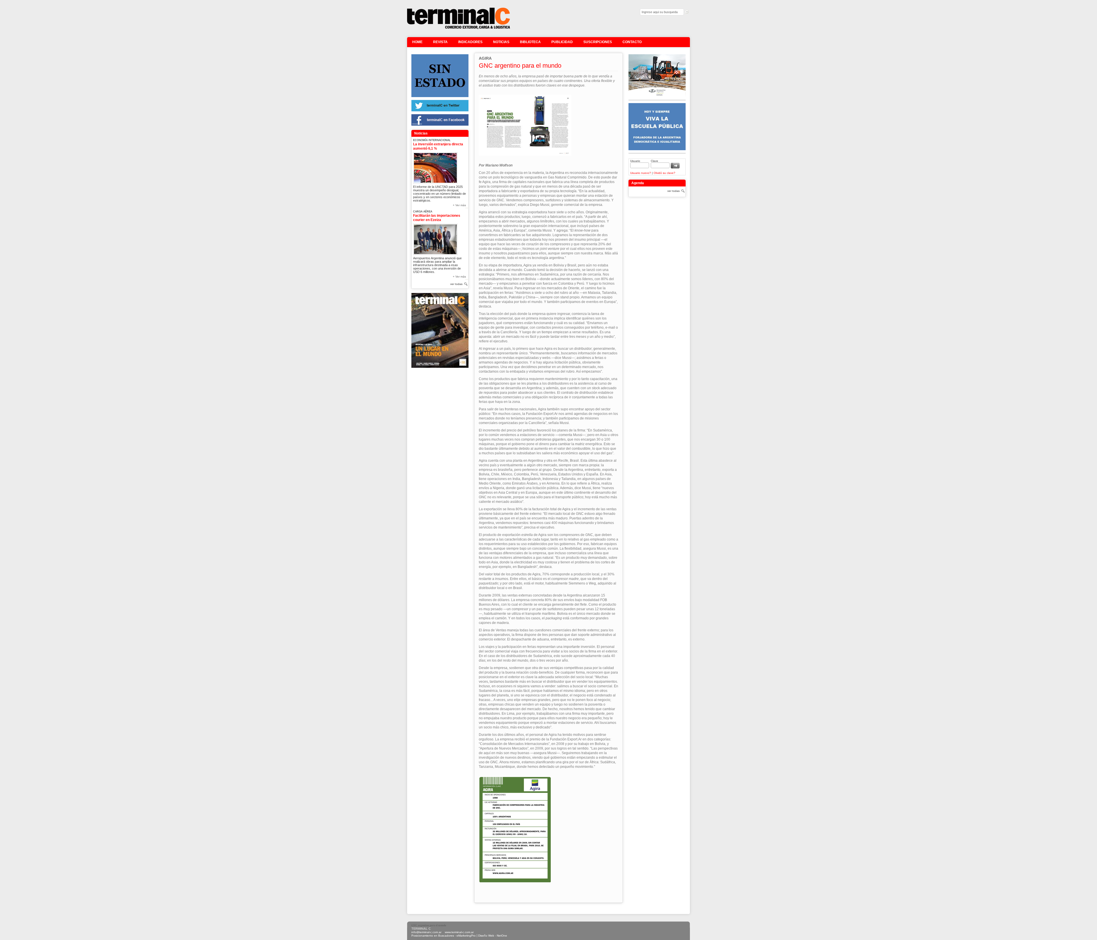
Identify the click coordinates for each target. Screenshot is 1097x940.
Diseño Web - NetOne (492, 935)
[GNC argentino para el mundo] (458, 28)
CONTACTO (632, 42)
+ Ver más (459, 205)
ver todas (456, 284)
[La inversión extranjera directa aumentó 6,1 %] (435, 166)
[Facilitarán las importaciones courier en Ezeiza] (435, 238)
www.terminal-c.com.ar (459, 932)
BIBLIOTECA (530, 42)
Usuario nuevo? (640, 172)
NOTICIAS (501, 42)
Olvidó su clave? (664, 172)
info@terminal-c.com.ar (426, 932)
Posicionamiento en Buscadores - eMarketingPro (443, 935)
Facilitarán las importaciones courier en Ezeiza (436, 218)
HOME (417, 42)
